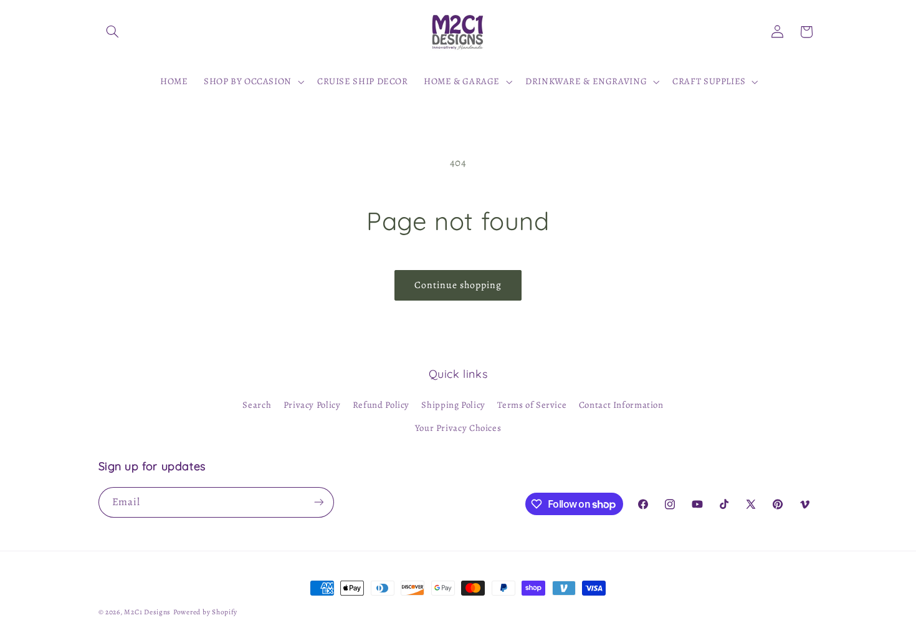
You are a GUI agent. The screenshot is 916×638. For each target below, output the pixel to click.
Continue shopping (458, 284)
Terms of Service (531, 405)
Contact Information (621, 405)
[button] (112, 31)
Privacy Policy (312, 405)
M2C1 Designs (147, 612)
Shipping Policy (453, 405)
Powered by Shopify (205, 612)
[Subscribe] (318, 502)
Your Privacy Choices (458, 428)
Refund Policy (381, 405)
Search (256, 405)
